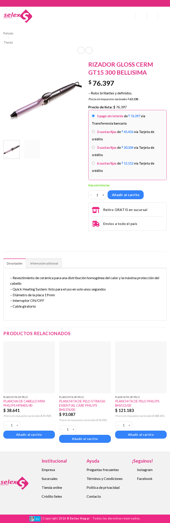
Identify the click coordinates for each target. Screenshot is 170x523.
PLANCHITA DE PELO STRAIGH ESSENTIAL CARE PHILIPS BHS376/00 (82, 405)
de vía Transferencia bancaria (118, 119)
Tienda (8, 42)
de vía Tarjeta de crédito (123, 135)
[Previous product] (88, 50)
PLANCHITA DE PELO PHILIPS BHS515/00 (137, 403)
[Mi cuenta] (141, 16)
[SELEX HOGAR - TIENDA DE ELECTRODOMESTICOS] (17, 16)
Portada (8, 33)
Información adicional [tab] (44, 263)
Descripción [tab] (14, 263)
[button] (131, 16)
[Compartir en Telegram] (91, 236)
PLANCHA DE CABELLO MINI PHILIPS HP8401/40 (24, 403)
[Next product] (80, 50)
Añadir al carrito (125, 195)
